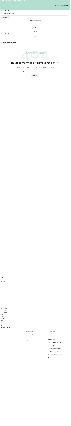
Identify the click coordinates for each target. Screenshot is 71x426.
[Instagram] (27, 345)
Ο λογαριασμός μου (54, 342)
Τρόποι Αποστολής (54, 348)
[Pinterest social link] (35, 8)
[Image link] (7, 395)
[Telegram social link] (39, 8)
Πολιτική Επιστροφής (55, 355)
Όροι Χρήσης (52, 345)
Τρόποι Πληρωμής (54, 351)
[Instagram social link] (35, 2)
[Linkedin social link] (37, 8)
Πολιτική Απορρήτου (54, 358)
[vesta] (35, 293)
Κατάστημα (51, 339)
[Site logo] (6, 11)
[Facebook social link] (30, 8)
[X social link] (33, 8)
